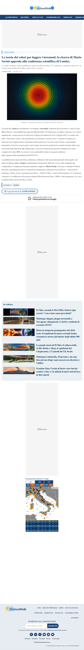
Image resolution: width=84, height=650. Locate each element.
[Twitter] (40, 634)
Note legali (42, 639)
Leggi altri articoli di (21, 191)
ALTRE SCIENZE (9, 52)
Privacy (48, 639)
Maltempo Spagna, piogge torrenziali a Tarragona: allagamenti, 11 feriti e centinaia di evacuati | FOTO (57, 321)
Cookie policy (56, 639)
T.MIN (28, 485)
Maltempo (25, 17)
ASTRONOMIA (38, 613)
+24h (30, 482)
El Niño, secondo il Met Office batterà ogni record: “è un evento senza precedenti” (56, 311)
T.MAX (32, 485)
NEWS (39, 608)
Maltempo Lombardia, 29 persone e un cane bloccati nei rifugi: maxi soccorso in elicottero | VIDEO (58, 360)
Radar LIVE (68, 17)
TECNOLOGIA (59, 613)
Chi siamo (27, 639)
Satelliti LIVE (37, 17)
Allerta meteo (11, 17)
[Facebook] (31, 634)
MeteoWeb (53, 646)
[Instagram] (35, 634)
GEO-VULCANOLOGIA (71, 608)
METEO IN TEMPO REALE (50, 608)
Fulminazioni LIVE (53, 17)
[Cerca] (52, 8)
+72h (48, 482)
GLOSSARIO (74, 618)
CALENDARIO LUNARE (71, 613)
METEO (61, 608)
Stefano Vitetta (7, 71)
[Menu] (31, 8)
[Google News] (48, 634)
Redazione (35, 639)
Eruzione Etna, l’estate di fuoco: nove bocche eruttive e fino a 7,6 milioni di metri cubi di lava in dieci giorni (58, 371)
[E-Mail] (52, 634)
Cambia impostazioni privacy (42, 642)
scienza (16, 185)
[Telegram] (44, 634)
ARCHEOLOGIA (48, 613)
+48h (39, 482)
